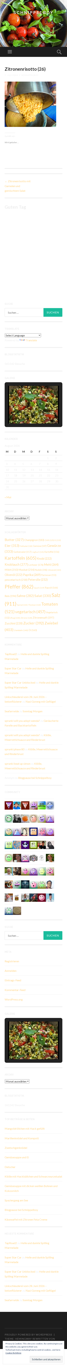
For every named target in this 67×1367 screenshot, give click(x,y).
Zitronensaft (43, 617)
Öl (33, 630)
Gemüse (40, 546)
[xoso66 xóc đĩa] (42, 884)
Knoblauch (16, 564)
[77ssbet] (33, 871)
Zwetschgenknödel (16, 1147)
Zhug (15, 618)
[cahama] (17, 910)
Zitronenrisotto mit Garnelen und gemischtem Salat (18, 185)
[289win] (50, 805)
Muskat (27, 569)
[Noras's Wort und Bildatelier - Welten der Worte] (17, 818)
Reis (10, 595)
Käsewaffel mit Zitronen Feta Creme (26, 1219)
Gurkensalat (22, 551)
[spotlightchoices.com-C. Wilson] (42, 805)
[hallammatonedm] (42, 818)
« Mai (8, 497)
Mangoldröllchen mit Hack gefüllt (25, 1128)
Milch (11, 569)
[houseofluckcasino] (17, 884)
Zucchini (14, 623)
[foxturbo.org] (25, 884)
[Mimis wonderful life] (25, 831)
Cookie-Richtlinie (13, 1353)
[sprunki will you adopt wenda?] (33, 884)
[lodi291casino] (50, 818)
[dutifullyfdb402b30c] (42, 831)
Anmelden (10, 970)
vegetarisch (30, 611)
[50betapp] (9, 857)
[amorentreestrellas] (50, 844)
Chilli (49, 540)
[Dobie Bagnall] (25, 857)
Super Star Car (13, 668)
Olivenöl (54, 570)
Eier (12, 546)
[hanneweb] (9, 884)
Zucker (33, 623)
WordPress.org (14, 999)
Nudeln (41, 570)
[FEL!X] (9, 897)
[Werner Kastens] (9, 871)
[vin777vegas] (17, 831)
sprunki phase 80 (14, 749)
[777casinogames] (50, 871)
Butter (14, 539)
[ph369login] (25, 805)
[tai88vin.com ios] (42, 871)
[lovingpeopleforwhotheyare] (9, 910)
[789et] (42, 897)
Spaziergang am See (16, 1200)
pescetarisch (16, 579)
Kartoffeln (20, 557)
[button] (26, 414)
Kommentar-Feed (15, 989)
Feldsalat (26, 546)
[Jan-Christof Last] (17, 897)
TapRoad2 (11, 654)
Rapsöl (51, 587)
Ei (57, 540)
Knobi (44, 558)
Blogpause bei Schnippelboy (35, 777)
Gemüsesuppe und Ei (17, 1157)
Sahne (25, 596)
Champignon (34, 540)
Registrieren (12, 961)
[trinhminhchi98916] (33, 818)
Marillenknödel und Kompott (22, 1138)
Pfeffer (19, 586)
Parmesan (48, 575)
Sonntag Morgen (32, 711)
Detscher (10, 1167)
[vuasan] (25, 871)
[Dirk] (33, 857)
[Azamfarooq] (50, 884)
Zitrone (26, 618)
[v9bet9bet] (9, 805)
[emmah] (50, 897)
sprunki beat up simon (17, 763)
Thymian (34, 605)
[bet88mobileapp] (33, 844)
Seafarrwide (12, 711)
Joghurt (38, 552)
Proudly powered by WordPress (28, 1334)
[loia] (42, 844)
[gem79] (9, 818)
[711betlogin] (33, 805)
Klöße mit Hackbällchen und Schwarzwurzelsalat (33, 1176)
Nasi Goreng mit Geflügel (41, 701)
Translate (31, 340)
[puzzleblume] (17, 844)
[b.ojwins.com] (50, 831)
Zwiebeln (21, 630)
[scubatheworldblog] (42, 857)
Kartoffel (51, 551)
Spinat (22, 605)
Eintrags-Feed (13, 980)
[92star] (9, 831)
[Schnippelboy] (25, 818)
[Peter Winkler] (25, 897)
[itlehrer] (17, 871)
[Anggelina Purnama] (25, 844)
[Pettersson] (17, 805)
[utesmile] (50, 857)
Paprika (32, 575)
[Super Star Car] (33, 831)
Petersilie (38, 579)
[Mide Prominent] (33, 897)
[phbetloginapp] (9, 844)
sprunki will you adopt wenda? (22, 720)
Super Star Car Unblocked (20, 682)
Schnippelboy (33, 12)
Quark (39, 588)
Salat (42, 596)
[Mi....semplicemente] (17, 857)
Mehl (51, 564)
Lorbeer (36, 564)
